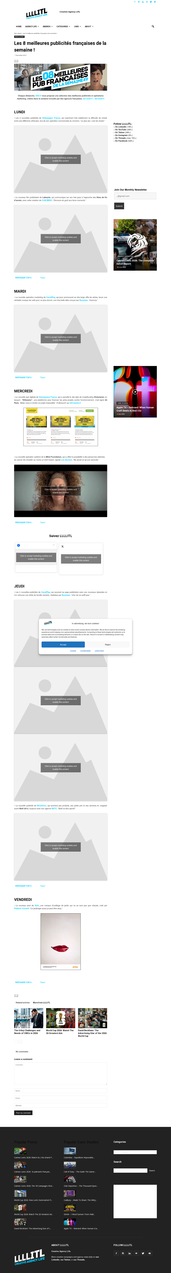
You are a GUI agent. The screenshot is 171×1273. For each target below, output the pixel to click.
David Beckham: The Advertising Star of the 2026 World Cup (92, 1033)
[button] (153, 26)
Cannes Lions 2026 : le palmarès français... (32, 1171)
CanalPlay (50, 297)
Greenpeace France (48, 397)
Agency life (31, 26)
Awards (46, 26)
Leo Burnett (66, 459)
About (88, 26)
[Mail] (147, 1)
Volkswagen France (51, 118)
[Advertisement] (134, 78)
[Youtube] (155, 1)
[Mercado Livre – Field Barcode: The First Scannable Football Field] (135, 393)
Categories (62, 26)
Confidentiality (85, 650)
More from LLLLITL (41, 1003)
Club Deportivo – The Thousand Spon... (81, 1186)
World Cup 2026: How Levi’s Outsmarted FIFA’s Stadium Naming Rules (131, 260)
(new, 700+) (125, 138)
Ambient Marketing (125, 253)
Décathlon (41, 805)
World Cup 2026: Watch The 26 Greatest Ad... (33, 1214)
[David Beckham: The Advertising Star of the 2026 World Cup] (92, 1018)
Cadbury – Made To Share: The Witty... (80, 1200)
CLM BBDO (47, 200)
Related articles (23, 1003)
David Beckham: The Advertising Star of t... (32, 1228)
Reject (108, 644)
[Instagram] (139, 1)
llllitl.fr (38, 95)
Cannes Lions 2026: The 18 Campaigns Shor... (33, 1186)
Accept (63, 644)
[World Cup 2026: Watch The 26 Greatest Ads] (60, 1018)
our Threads (79, 1259)
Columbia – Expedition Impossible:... (79, 1157)
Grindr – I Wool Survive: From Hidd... (79, 1214)
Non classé (18, 33)
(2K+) (124, 135)
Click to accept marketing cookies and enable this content (61, 159)
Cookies (73, 650)
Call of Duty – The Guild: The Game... (80, 1171)
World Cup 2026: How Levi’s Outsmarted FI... (33, 1200)
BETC (54, 808)
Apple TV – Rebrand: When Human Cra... (81, 1228)
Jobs (76, 26)
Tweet (42, 277)
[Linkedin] (143, 1)
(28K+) (124, 129)
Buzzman (83, 300)
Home (19, 26)
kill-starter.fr (75, 402)
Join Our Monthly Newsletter (130, 189)
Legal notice (99, 650)
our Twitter (65, 1259)
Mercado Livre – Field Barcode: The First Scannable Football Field (133, 407)
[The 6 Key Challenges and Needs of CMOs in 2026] (28, 1018)
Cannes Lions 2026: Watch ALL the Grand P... (33, 1157)
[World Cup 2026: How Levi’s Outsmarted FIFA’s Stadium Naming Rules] (135, 246)
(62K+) (124, 140)
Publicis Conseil (21, 908)
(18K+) (124, 126)
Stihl (37, 905)
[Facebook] (135, 1)
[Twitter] (151, 1)
